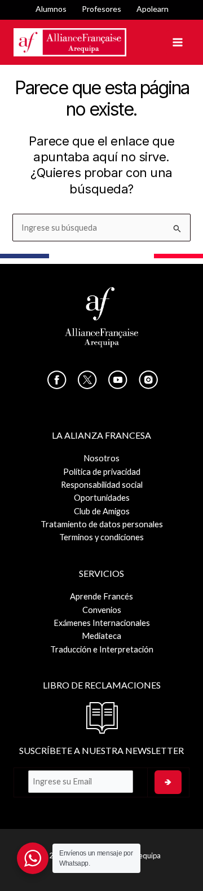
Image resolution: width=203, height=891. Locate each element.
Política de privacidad (101, 472)
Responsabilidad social (102, 484)
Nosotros (101, 458)
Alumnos (51, 9)
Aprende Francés (101, 596)
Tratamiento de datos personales (102, 524)
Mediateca (101, 636)
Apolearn (152, 9)
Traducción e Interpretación (101, 649)
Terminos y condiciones (101, 537)
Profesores (101, 9)
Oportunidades (102, 497)
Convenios (101, 610)
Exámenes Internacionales (102, 623)
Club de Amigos (102, 511)
